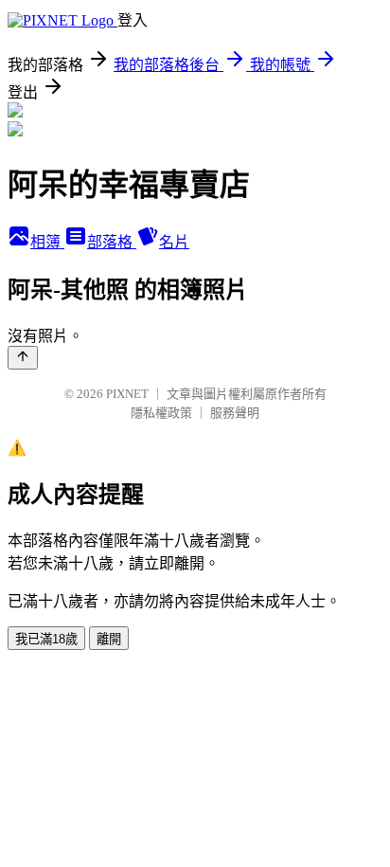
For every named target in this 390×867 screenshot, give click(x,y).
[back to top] (23, 358)
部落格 (111, 242)
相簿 (47, 242)
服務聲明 (234, 413)
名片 (174, 242)
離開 (109, 639)
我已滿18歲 (46, 639)
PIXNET (127, 394)
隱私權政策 (161, 413)
